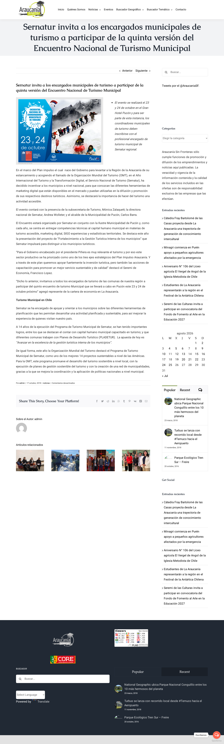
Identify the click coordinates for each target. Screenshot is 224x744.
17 (163, 359)
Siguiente (141, 71)
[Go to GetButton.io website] (217, 741)
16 (203, 354)
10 (163, 354)
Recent (185, 390)
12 (177, 354)
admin (22, 383)
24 (163, 365)
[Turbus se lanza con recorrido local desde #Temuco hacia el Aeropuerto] (168, 431)
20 (183, 359)
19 (177, 359)
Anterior (127, 71)
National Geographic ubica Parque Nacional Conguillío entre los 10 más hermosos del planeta (189, 407)
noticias (46, 383)
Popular (170, 390)
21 (190, 359)
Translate (43, 702)
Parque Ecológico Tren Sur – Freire (188, 460)
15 (196, 354)
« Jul (165, 376)
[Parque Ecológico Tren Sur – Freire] (168, 458)
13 (183, 354)
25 (170, 365)
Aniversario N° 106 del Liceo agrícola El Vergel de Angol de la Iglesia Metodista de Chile (185, 271)
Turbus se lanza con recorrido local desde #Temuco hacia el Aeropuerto (188, 436)
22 (196, 359)
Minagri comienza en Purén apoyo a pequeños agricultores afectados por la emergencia (184, 252)
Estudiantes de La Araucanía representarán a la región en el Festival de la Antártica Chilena (184, 290)
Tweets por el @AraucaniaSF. (180, 86)
